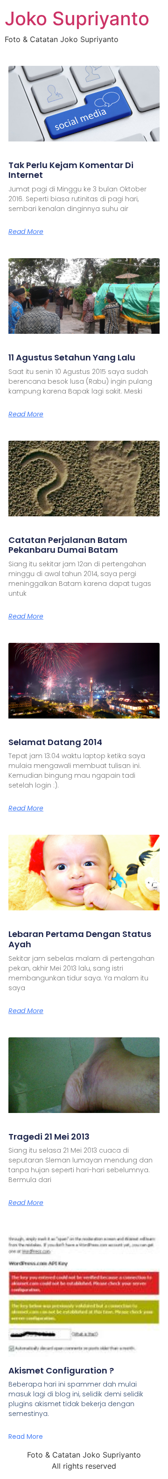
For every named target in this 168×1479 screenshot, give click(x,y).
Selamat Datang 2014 (55, 742)
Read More (25, 231)
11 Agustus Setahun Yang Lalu (71, 357)
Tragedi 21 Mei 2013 (49, 1136)
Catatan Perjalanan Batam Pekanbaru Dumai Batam (67, 545)
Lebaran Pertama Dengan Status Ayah (79, 939)
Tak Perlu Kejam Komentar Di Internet (70, 170)
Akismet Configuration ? (61, 1370)
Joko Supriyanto (77, 18)
